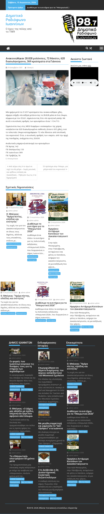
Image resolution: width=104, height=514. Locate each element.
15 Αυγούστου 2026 (15, 208)
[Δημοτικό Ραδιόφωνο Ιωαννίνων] (8, 48)
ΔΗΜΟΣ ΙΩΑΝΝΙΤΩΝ (17, 386)
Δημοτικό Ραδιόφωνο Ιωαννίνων (16, 19)
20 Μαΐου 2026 (45, 464)
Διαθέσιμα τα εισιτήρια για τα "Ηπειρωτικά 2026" (50, 7)
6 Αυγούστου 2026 (18, 402)
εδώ (89, 65)
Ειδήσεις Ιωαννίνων (13, 244)
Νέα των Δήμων (54, 273)
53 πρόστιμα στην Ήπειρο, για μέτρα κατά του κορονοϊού (55, 167)
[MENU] (101, 48)
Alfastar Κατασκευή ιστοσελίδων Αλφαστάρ (58, 508)
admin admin (13, 211)
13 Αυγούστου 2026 (36, 217)
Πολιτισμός (32, 260)
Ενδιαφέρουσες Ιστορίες (47, 404)
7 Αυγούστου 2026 (18, 355)
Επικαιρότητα (13, 159)
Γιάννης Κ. (30, 67)
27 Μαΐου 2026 (45, 417)
